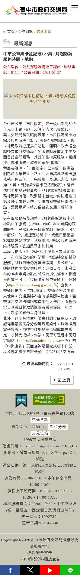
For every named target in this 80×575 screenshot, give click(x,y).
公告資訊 (25, 32)
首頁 (11, 32)
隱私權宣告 (40, 546)
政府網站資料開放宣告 (40, 559)
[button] (74, 7)
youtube (50, 570)
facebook (10, 570)
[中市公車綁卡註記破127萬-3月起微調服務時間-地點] (40, 99)
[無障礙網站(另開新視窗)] (49, 399)
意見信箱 (40, 433)
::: (4, 32)
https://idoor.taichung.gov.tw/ (29, 285)
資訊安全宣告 (40, 553)
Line (70, 570)
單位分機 (58, 427)
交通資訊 (40, 420)
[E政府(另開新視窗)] (21, 401)
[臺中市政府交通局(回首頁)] (35, 10)
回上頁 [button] (64, 380)
